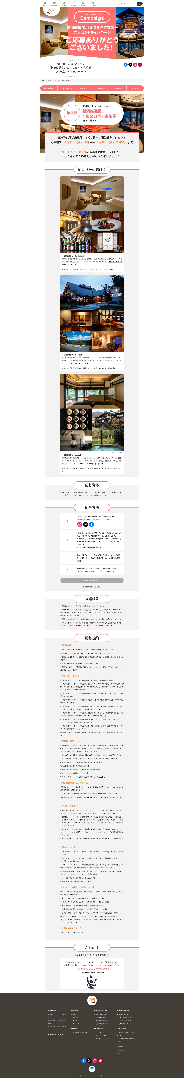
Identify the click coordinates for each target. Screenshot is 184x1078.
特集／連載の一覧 (101, 1014)
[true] (140, 4)
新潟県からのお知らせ (102, 1020)
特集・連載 (54, 5)
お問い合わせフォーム (125, 1024)
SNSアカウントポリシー (103, 1039)
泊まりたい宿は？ (66, 88)
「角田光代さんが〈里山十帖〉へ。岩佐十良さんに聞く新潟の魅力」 (93, 368)
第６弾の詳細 (48, 88)
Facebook (100, 972)
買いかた (82, 5)
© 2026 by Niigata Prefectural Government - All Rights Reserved (92, 1075)
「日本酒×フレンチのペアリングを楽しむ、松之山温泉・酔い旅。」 (92, 269)
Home (42, 80)
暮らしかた (92, 5)
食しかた (73, 5)
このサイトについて (102, 1032)
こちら (73, 932)
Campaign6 (71, 60)
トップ (45, 5)
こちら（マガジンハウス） (108, 797)
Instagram (85, 972)
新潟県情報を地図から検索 (81, 1032)
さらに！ (135, 88)
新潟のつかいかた (51, 11)
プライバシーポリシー (102, 1035)
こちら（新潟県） (88, 797)
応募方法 (83, 88)
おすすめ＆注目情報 (102, 1024)
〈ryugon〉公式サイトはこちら (90, 464)
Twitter (93, 972)
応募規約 (118, 88)
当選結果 (101, 88)
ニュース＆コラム (101, 1017)
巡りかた (64, 5)
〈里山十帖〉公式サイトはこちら (76, 363)
